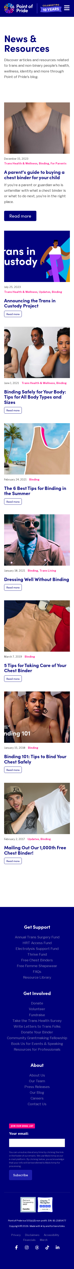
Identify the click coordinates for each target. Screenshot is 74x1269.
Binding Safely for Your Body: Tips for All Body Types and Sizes (35, 396)
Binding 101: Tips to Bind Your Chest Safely (35, 759)
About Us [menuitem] (37, 1075)
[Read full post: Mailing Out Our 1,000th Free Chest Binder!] (37, 808)
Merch (43, 1239)
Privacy (16, 1235)
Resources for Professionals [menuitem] (37, 1049)
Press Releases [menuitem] (37, 1087)
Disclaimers (32, 1235)
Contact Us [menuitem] (37, 1104)
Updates (44, 291)
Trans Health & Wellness (20, 163)
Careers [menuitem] (37, 1098)
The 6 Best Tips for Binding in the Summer (35, 490)
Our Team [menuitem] (37, 1081)
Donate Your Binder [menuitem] (37, 1032)
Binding (44, 163)
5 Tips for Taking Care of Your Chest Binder (35, 668)
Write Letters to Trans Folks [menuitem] (37, 1026)
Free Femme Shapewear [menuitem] (37, 966)
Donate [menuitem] (37, 1003)
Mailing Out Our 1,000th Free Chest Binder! (35, 850)
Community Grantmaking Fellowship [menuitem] (37, 1038)
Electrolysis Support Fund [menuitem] (37, 949)
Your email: (18, 1133)
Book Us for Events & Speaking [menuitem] (37, 1044)
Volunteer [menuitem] (37, 1009)
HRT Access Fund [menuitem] (37, 943)
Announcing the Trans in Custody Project (30, 303)
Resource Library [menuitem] (37, 977)
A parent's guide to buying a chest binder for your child (34, 174)
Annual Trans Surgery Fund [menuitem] (37, 937)
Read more (20, 216)
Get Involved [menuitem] (37, 993)
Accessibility (51, 1235)
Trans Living (47, 570)
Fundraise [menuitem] (37, 1015)
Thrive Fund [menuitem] (37, 954)
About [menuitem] (37, 1065)
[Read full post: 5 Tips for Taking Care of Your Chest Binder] (37, 626)
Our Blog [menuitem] (37, 1092)
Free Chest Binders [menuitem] (37, 960)
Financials (29, 1239)
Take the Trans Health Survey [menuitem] (37, 1021)
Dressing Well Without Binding (36, 579)
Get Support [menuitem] (37, 926)
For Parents (58, 163)
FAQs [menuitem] (37, 972)
